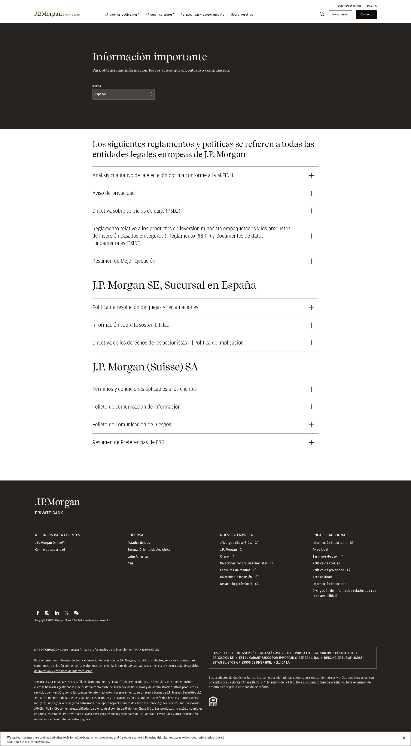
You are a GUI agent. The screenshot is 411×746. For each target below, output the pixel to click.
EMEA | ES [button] (371, 6)
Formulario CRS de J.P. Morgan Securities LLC (132, 666)
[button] (349, 6)
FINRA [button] (73, 698)
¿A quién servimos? (160, 14)
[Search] (322, 15)
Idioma (96, 86)
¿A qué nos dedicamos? (122, 14)
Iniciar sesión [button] (340, 14)
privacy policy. (40, 741)
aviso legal (92, 714)
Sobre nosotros (242, 14)
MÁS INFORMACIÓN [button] (47, 650)
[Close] (404, 738)
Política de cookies (326, 563)
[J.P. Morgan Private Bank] (57, 15)
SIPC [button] (87, 698)
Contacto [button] (366, 14)
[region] (205, 738)
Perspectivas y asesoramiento (202, 14)
